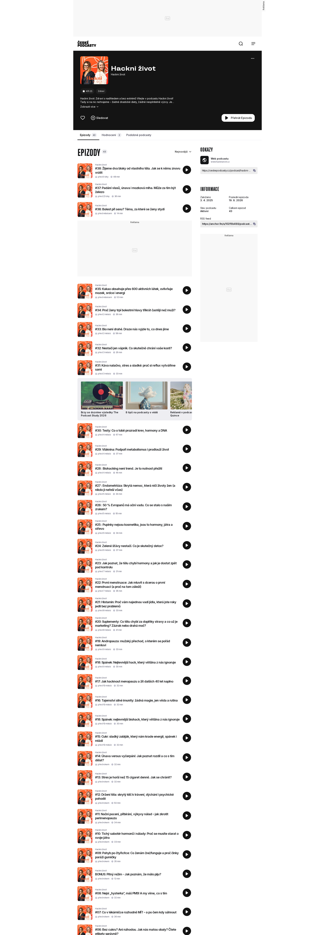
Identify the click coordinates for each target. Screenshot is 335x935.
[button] (241, 43)
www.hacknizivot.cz (220, 161)
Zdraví (101, 91)
